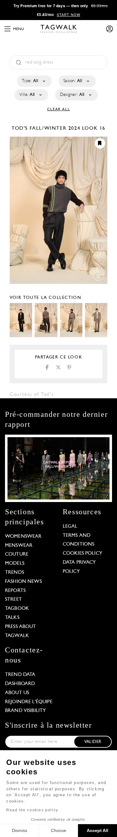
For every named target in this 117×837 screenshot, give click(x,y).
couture (16, 554)
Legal (70, 526)
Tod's (21, 128)
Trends (14, 572)
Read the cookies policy (32, 810)
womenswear (23, 536)
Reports (15, 590)
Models (14, 563)
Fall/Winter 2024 (55, 128)
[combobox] (34, 81)
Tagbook (17, 608)
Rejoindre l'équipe (28, 701)
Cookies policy (82, 553)
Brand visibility (25, 710)
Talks (12, 617)
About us (17, 692)
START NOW (68, 14)
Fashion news (23, 581)
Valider (92, 742)
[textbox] (34, 81)
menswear (18, 545)
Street (13, 599)
